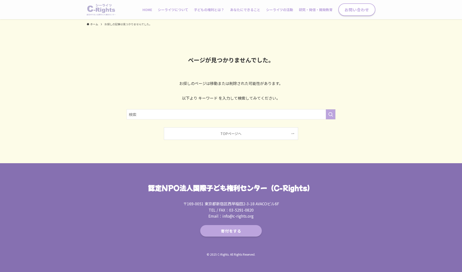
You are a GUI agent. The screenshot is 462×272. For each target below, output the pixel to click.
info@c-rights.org (238, 216)
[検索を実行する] (330, 114)
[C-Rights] (101, 9)
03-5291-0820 (241, 210)
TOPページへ (230, 133)
